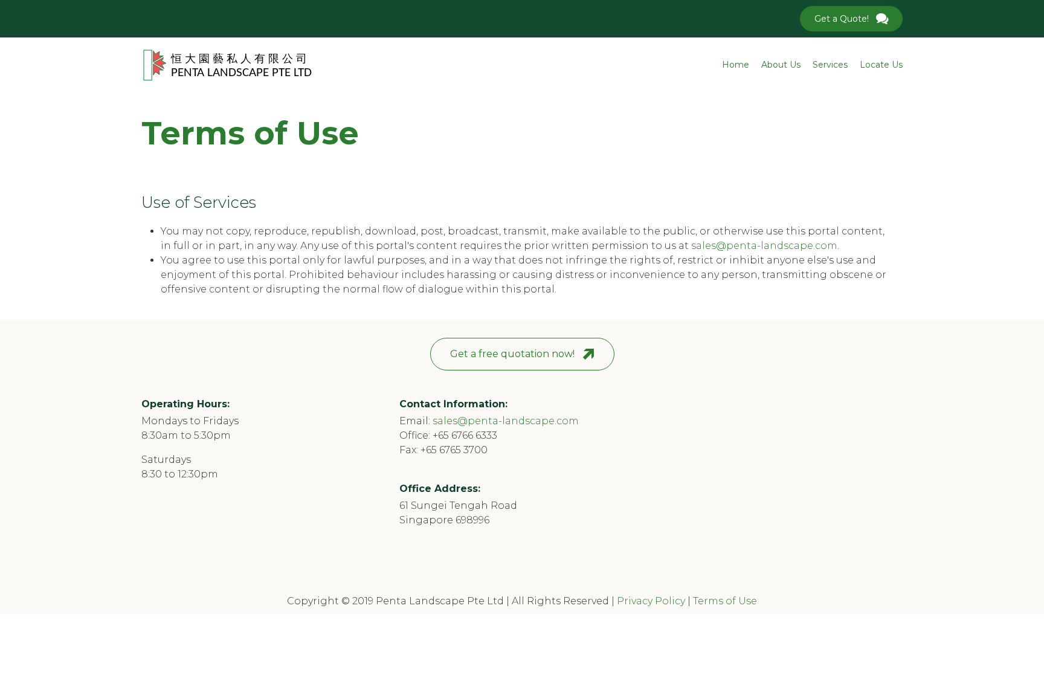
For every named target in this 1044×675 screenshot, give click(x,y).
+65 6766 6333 (465, 435)
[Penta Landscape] (227, 65)
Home (735, 64)
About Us (781, 64)
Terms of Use (725, 601)
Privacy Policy (651, 601)
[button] (851, 18)
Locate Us (881, 64)
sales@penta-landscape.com (764, 245)
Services (830, 64)
